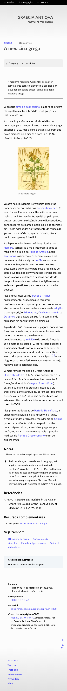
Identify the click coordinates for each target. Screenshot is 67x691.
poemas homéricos (47, 208)
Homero (8, 247)
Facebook (12, 670)
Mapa (10, 683)
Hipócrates (30, 312)
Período (31, 435)
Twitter (11, 665)
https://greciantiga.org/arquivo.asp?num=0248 (34, 609)
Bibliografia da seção (18, 539)
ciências (8, 43)
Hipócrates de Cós (14, 375)
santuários (10, 256)
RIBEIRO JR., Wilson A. (22, 618)
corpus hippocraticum (41, 383)
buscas (43, 2)
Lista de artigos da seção (33, 543)
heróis (38, 260)
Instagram (12, 660)
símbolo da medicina (28, 107)
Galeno (58, 419)
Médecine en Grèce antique (33, 523)
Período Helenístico (45, 410)
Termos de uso (14, 674)
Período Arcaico (38, 252)
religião (58, 308)
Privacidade (13, 679)
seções (10, 2)
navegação (27, 2)
